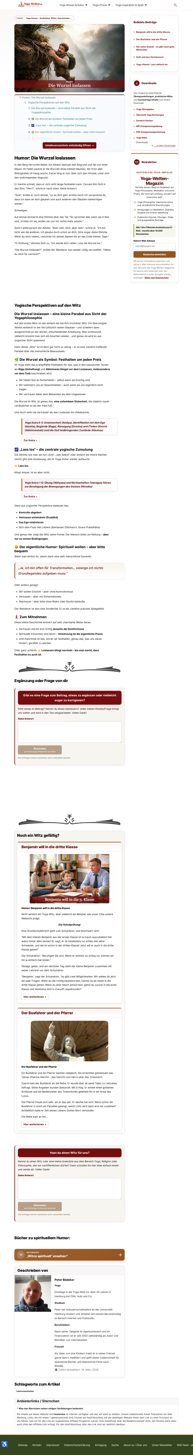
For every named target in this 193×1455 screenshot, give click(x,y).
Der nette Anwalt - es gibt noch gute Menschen (155, 48)
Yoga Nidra (141, 137)
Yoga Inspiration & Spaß (129, 5)
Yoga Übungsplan (145, 109)
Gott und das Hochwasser (150, 57)
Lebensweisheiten (25, 1391)
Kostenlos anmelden (154, 254)
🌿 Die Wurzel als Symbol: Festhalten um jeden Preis (61, 118)
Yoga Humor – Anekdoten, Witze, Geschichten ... (49, 18)
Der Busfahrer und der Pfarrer (47, 1013)
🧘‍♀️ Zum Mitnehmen (42, 138)
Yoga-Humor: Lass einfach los (152, 64)
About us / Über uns (135, 1445)
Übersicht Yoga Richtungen (150, 115)
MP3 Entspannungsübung (149, 126)
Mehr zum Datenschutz (157, 277)
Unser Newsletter (162, 1445)
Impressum (52, 1445)
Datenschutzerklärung (77, 1445)
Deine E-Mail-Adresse (144, 241)
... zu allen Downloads (165, 145)
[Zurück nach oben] (188, 1450)
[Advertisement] (69, 278)
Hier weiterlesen (36, 997)
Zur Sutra (31, 441)
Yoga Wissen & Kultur (71, 5)
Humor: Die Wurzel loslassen (39, 97)
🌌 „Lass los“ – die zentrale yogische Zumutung (58, 125)
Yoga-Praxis (100, 5)
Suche (115, 1445)
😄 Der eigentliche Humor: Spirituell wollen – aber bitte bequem (68, 132)
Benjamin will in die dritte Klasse (49, 847)
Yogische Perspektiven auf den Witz (49, 102)
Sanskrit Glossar (144, 120)
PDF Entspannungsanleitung (150, 132)
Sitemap (23, 1445)
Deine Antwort (26, 718)
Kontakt (36, 1445)
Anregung (100, 1445)
